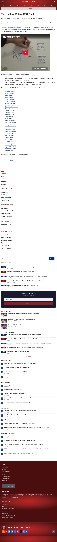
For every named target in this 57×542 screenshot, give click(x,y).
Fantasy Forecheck (6, 213)
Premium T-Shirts (5, 234)
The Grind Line (4, 195)
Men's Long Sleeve (6, 237)
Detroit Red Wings (10, 110)
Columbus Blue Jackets (11, 107)
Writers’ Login (5, 482)
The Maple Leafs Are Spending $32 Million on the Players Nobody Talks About (23, 444)
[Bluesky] (12, 531)
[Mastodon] (23, 531)
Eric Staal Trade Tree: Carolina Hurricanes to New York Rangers (20, 410)
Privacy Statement (6, 476)
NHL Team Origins (6, 510)
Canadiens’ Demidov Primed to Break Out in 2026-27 (17, 367)
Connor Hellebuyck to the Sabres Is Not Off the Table (19, 351)
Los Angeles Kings (10, 116)
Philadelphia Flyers (10, 129)
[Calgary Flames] (25, 5)
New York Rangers (10, 128)
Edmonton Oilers (9, 112)
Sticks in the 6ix (5, 219)
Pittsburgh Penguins (10, 131)
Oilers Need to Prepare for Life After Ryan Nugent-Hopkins (21, 271)
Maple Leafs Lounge (6, 197)
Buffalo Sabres (9, 97)
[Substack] (3, 531)
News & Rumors (5, 192)
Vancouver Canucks (10, 145)
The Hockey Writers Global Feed (10, 18)
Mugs (2, 243)
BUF (4, 351)
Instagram (3, 181)
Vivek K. (8, 273)
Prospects (8, 158)
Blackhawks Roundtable (7, 210)
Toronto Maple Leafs (10, 143)
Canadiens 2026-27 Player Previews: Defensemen (19, 324)
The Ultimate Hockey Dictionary (8, 508)
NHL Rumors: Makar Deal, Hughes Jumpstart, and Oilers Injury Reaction (24, 347)
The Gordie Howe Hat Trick (7, 517)
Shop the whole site (6, 248)
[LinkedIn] (26, 531)
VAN (4, 339)
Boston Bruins (9, 95)
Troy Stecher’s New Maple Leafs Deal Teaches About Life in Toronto (21, 440)
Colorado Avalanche (10, 105)
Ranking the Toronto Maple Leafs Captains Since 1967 (17, 397)
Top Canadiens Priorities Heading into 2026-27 (15, 371)
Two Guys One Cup (6, 224)
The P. (7, 282)
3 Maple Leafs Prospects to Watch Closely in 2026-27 (17, 376)
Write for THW (5, 467)
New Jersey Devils (10, 124)
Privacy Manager (8, 486)
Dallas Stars (8, 109)
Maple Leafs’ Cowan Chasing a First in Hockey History (17, 419)
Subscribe (28, 303)
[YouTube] (6, 531)
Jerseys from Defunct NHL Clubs (8, 515)
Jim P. (7, 268)
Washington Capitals (10, 148)
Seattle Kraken (9, 137)
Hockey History (9, 160)
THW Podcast (4, 208)
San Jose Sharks (9, 135)
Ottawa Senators (9, 133)
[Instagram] (18, 531)
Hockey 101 (4, 506)
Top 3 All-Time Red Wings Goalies (12, 389)
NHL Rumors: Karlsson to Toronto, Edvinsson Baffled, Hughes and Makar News (26, 276)
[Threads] (21, 531)
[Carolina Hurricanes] (31, 5)
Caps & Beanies (5, 245)
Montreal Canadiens (10, 120)
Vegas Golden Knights (11, 147)
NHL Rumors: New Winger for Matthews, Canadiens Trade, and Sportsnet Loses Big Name (26, 427)
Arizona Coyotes (9, 93)
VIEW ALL (28, 356)
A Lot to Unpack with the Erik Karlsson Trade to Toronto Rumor (22, 285)
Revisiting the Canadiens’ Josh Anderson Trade (16, 414)
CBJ (4, 334)
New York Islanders (10, 126)
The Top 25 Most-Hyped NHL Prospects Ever (15, 393)
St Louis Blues (9, 139)
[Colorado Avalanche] (45, 5)
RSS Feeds (4, 474)
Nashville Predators (10, 122)
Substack (3, 173)
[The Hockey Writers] (3, 2)
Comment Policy (5, 478)
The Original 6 (5, 513)
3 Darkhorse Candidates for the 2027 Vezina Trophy (17, 402)
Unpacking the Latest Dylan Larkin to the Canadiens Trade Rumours (23, 313)
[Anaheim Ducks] (4, 5)
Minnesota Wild (9, 118)
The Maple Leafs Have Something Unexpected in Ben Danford (19, 423)
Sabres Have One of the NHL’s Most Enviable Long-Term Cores (20, 363)
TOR (4, 281)
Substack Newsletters (6, 473)
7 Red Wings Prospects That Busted (13, 385)
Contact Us (4, 480)
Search (51, 258)
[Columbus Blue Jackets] (52, 5)
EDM (4, 271)
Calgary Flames (9, 99)
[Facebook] (15, 531)
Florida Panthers (9, 114)
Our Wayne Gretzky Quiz (7, 519)
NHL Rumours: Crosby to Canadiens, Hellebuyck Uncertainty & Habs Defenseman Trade (26, 448)
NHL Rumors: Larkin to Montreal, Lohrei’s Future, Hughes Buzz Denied (24, 267)
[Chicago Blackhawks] (38, 5)
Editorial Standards (6, 471)
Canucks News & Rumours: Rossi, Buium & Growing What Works (22, 338)
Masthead (4, 469)
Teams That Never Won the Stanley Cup (10, 511)
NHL (4, 267)
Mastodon (3, 184)
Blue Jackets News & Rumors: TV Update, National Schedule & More (23, 334)
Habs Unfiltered (5, 221)
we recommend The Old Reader (17, 29)
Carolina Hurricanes (10, 101)
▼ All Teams (28, 8)
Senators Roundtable (6, 216)
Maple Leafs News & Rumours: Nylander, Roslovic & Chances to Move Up (25, 280)
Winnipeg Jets (9, 150)
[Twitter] (9, 531)
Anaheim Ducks (9, 91)
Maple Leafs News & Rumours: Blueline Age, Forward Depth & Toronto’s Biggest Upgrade (29, 343)
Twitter (2, 176)
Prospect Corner (5, 200)
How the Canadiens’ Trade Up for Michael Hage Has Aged (18, 453)
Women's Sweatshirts (6, 240)
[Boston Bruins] (11, 5)
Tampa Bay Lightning (10, 141)
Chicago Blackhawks (10, 103)
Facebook (3, 179)
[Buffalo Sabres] (18, 5)
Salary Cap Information (7, 504)
